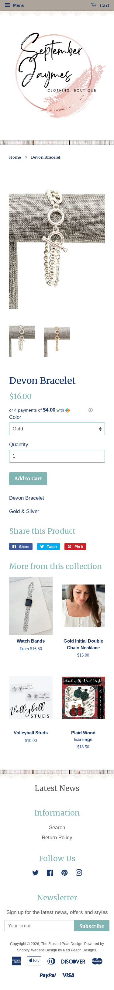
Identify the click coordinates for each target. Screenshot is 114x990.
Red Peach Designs (79, 950)
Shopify (23, 950)
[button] (57, 410)
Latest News (57, 788)
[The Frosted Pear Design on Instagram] (78, 874)
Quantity (18, 444)
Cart (104, 5)
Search (57, 827)
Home (15, 157)
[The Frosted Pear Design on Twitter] (35, 874)
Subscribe (91, 926)
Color (15, 417)
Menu (18, 5)
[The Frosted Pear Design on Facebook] (50, 874)
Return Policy (57, 837)
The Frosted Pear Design (61, 944)
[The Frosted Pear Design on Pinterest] (64, 874)
